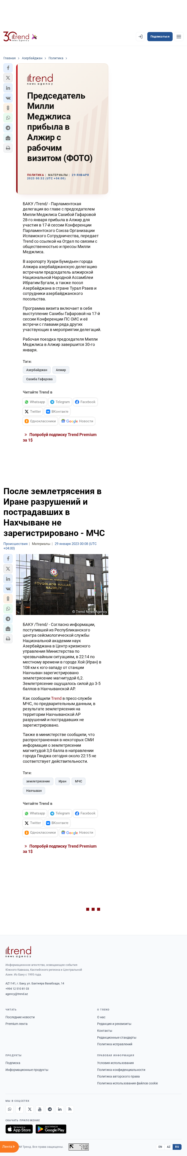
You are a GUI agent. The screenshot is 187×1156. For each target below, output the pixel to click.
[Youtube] (40, 1109)
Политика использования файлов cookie (127, 1083)
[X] (30, 1109)
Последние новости (20, 1017)
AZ (169, 1146)
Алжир (61, 370)
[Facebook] (20, 1109)
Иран (62, 781)
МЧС (78, 781)
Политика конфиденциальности (121, 1070)
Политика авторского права (118, 1076)
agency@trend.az (16, 994)
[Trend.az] (20, 37)
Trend (56, 698)
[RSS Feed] (70, 1109)
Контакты (104, 1030)
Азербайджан (36, 370)
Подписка (12, 1063)
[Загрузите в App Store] (19, 1129)
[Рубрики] (179, 36)
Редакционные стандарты (116, 1037)
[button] (8, 68)
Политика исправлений (114, 1044)
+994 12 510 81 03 (17, 988)
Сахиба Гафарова (39, 379)
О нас (101, 1017)
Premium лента (16, 1024)
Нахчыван (34, 790)
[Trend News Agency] (18, 952)
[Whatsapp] (9, 1109)
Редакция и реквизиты (114, 1024)
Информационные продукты (26, 1070)
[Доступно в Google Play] (51, 1129)
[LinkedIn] (60, 1109)
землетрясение (38, 781)
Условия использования (115, 1063)
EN (160, 1146)
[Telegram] (50, 1109)
